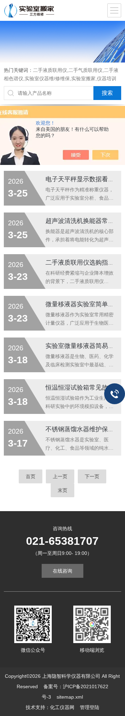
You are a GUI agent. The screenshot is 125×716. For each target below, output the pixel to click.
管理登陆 (89, 707)
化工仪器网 (62, 707)
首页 (30, 476)
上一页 (60, 476)
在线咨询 (62, 571)
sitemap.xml (70, 697)
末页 (62, 490)
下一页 (92, 476)
